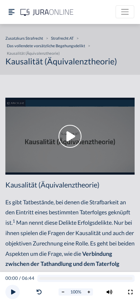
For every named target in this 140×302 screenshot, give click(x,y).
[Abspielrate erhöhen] (88, 292)
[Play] (12, 292)
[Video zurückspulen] (39, 292)
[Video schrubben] (86, 278)
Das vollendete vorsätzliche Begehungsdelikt (46, 45)
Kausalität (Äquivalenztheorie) (33, 53)
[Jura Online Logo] (47, 12)
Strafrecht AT (62, 38)
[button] (40, 292)
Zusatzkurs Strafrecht (24, 38)
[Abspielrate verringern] (63, 292)
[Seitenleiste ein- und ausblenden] (11, 12)
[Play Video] (70, 136)
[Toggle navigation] (125, 11)
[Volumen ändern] (109, 292)
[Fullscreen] (130, 292)
